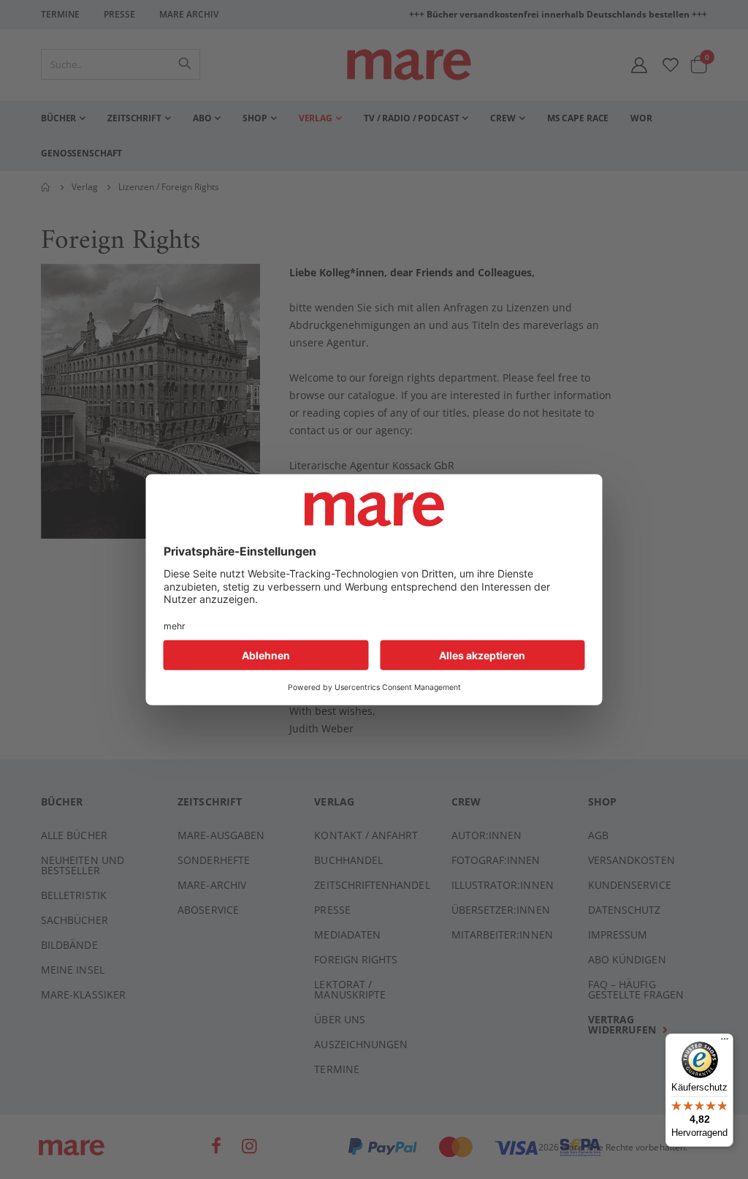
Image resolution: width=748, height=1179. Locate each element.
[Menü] (724, 1037)
